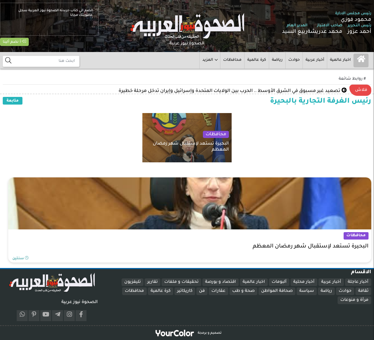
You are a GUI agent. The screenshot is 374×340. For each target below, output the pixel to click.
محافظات (232, 60)
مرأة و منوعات (354, 300)
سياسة (306, 291)
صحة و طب (243, 291)
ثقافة (363, 291)
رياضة (277, 60)
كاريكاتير (184, 291)
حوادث (294, 60)
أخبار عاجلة (358, 282)
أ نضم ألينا (12, 42)
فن (202, 291)
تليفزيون (132, 282)
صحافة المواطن (277, 291)
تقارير (152, 282)
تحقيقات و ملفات (181, 282)
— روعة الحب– (326, 91)
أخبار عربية (315, 60)
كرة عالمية (256, 60)
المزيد (207, 60)
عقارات (218, 291)
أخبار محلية (304, 282)
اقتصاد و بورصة (220, 282)
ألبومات (279, 282)
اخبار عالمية (340, 60)
